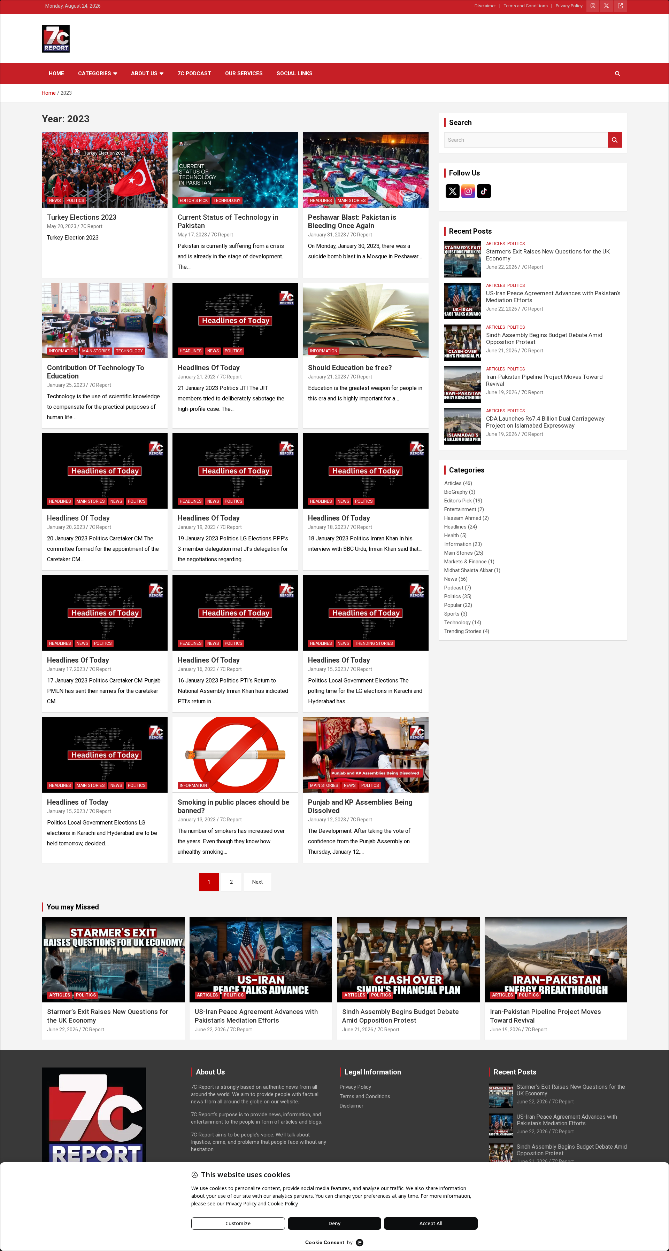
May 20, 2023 (61, 226)
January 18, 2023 (327, 527)
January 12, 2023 (327, 819)
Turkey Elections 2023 (81, 217)
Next (257, 882)
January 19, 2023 (197, 527)
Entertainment (460, 509)
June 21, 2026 (501, 350)
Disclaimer (485, 5)
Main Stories (352, 200)
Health (451, 535)
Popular (453, 605)
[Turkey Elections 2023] (104, 170)
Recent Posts (470, 231)
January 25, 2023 (66, 385)
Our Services (244, 73)
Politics (75, 200)
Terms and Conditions (526, 5)
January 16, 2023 (197, 669)
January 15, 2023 (327, 669)
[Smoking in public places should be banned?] (235, 755)
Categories (94, 73)
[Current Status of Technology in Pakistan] (235, 170)
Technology (227, 200)
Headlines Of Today (78, 518)
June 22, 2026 (501, 267)
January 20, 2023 (66, 527)
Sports (452, 614)
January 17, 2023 (66, 669)
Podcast (453, 588)
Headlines (321, 200)
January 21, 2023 (197, 377)
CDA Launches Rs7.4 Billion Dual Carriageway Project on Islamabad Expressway (545, 422)
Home (56, 73)
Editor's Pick (194, 200)
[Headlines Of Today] (235, 321)
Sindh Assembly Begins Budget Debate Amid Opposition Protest (400, 1016)
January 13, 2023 (197, 819)
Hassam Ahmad (462, 518)
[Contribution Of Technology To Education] (104, 321)
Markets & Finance (465, 561)
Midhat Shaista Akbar (468, 570)
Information (62, 351)
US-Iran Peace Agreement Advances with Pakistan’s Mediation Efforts (256, 1016)
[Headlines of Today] (104, 755)
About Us (144, 73)
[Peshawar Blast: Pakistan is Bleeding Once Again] (365, 170)
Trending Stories (374, 643)
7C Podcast (194, 73)
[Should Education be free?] (365, 321)
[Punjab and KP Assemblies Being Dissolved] (365, 755)
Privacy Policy (569, 5)
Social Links (295, 73)
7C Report (91, 226)
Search (615, 140)
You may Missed (73, 907)
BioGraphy (456, 492)
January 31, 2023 (327, 234)
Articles (495, 243)
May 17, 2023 (192, 234)
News (55, 200)
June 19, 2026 (501, 392)
